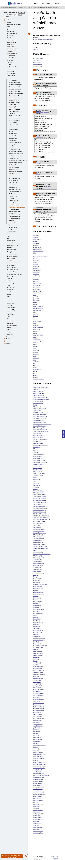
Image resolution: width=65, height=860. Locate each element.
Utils (8, 318)
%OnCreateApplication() (39, 502)
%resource (36, 243)
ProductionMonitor (12, 272)
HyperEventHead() (38, 588)
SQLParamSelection (14, 178)
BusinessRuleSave (14, 100)
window (35, 377)
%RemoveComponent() (39, 544)
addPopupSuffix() (38, 655)
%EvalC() (35, 450)
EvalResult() (36, 582)
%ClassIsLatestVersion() (39, 408)
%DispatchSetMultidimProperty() (42, 424)
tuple (34, 365)
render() (35, 802)
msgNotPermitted (38, 335)
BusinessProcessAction (15, 87)
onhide (35, 348)
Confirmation (12, 113)
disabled (35, 281)
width (34, 375)
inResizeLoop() (37, 737)
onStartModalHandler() (39, 768)
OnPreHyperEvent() (38, 613)
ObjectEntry (12, 147)
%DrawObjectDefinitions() (40, 439)
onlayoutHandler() (38, 781)
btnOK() (35, 661)
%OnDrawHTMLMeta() (39, 514)
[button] (34, 70)
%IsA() (35, 477)
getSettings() (36, 731)
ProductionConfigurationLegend (18, 160)
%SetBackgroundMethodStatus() (42, 554)
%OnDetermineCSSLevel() (40, 506)
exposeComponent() (38, 703)
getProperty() (37, 729)
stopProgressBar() (38, 831)
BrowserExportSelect (14, 82)
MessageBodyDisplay (15, 142)
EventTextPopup (13, 124)
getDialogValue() (37, 64)
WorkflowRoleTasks (14, 209)
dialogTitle (36, 279)
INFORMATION (9, 341)
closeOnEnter (37, 270)
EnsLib (7, 20)
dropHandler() (37, 697)
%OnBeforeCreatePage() (40, 500)
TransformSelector (14, 200)
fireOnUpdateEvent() (39, 710)
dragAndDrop (37, 285)
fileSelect (11, 220)
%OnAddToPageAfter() (39, 494)
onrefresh (36, 350)
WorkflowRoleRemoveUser (52, 7)
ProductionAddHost (14, 149)
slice (34, 360)
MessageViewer (11, 258)
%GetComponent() (38, 458)
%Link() (35, 481)
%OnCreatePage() (38, 504)
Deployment (11, 75)
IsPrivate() (36, 596)
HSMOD (7, 338)
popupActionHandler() (39, 794)
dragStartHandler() (38, 695)
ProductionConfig (11, 265)
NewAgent (12, 145)
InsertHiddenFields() (38, 594)
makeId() (35, 747)
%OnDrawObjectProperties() (41, 515)
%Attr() (35, 405)
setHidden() (36, 812)
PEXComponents (11, 263)
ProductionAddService (15, 158)
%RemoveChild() (37, 540)
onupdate (36, 354)
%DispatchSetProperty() (39, 426)
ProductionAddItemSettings (16, 151)
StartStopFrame (11, 307)
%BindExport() (37, 407)
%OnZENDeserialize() (39, 531)
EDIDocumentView (12, 227)
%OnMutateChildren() (39, 521)
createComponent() (38, 672)
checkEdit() (36, 665)
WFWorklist (10, 334)
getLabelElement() (38, 726)
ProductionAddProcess (15, 156)
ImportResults (13, 136)
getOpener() (36, 728)
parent (35, 356)
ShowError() (36, 621)
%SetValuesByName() (39, 565)
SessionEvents (10, 303)
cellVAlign (36, 266)
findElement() (37, 705)
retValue (35, 49)
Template (10, 312)
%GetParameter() (38, 470)
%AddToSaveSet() (38, 401)
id (33, 318)
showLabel (36, 358)
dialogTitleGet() (37, 686)
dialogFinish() (37, 684)
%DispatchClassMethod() (40, 414)
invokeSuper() (37, 741)
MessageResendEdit (12, 256)
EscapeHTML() (37, 579)
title (34, 363)
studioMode (36, 362)
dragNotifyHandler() (38, 693)
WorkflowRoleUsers (14, 211)
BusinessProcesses (12, 42)
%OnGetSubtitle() (38, 58)
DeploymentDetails (14, 122)
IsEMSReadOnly (37, 249)
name (34, 337)
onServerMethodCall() (39, 762)
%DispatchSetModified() (39, 422)
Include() (35, 590)
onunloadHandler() (38, 791)
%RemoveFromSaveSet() (40, 546)
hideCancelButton (38, 308)
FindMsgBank (10, 234)
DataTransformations (12, 67)
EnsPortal (39, 7)
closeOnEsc (36, 272)
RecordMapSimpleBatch (15, 171)
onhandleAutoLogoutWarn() (41, 775)
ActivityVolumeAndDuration (14, 24)
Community (57, 3)
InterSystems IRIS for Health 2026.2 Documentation (12, 856)
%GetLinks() (36, 466)
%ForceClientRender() (39, 454)
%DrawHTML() (37, 433)
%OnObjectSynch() (38, 523)
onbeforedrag (37, 341)
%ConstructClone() (38, 412)
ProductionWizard (14, 165)
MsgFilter (10, 260)
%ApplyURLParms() (38, 403)
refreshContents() (38, 796)
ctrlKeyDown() (37, 676)
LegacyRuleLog (11, 240)
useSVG (35, 367)
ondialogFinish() (37, 66)
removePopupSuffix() (39, 800)
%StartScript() (37, 567)
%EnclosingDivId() (38, 443)
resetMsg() (36, 808)
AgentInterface (13, 80)
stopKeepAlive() (37, 829)
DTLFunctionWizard (14, 116)
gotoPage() (36, 735)
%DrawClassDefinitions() (40, 429)
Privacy (52, 856)
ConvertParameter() (38, 573)
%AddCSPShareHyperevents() (41, 387)
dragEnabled (36, 287)
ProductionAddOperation (16, 153)
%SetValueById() (37, 561)
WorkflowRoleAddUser (15, 205)
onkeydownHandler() (39, 777)
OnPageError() (37, 605)
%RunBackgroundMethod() (40, 548)
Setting (10, 305)
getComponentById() (39, 718)
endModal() (36, 701)
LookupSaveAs (13, 138)
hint (34, 312)
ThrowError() (36, 628)
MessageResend (11, 252)
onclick (35, 342)
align (34, 253)
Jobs (8, 238)
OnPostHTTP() (37, 607)
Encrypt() (35, 577)
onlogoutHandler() (38, 785)
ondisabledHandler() (38, 773)
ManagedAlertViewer (12, 245)
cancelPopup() (37, 663)
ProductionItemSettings (15, 162)
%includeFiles (37, 239)
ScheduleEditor (11, 301)
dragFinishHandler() (38, 689)
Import (11, 131)
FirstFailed (36, 245)
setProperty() (36, 815)
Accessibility (55, 859)
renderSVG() (36, 806)
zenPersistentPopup (38, 379)
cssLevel (35, 277)
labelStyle (36, 331)
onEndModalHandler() (39, 754)
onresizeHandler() (38, 789)
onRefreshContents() (38, 758)
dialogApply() (37, 680)
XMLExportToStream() (39, 638)
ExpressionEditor (11, 231)
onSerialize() (36, 760)
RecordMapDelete (14, 167)
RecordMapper (11, 287)
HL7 (9, 236)
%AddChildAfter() (38, 391)
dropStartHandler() (38, 699)
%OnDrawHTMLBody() (39, 510)
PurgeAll (9, 281)
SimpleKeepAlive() (38, 622)
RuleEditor (9, 292)
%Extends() (36, 452)
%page (35, 241)
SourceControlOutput (15, 191)
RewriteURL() (36, 619)
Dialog (43, 7)
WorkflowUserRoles (14, 216)
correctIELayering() (38, 670)
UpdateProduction (14, 202)
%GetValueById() (37, 472)
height (35, 302)
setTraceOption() (37, 819)
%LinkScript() (36, 485)
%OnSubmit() (37, 527)
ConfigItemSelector (12, 53)
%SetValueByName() (38, 563)
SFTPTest (11, 176)
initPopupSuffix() (37, 739)
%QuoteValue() (37, 536)
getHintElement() (38, 724)
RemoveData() (37, 62)
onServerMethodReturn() (40, 766)
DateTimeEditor (11, 69)
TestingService (13, 196)
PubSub (10, 278)
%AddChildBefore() (38, 393)
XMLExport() (36, 636)
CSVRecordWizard (11, 44)
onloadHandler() (37, 783)
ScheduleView (12, 185)
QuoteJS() (35, 617)
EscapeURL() (36, 580)
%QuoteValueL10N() (38, 538)
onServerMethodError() (39, 764)
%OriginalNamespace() (39, 533)
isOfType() (36, 743)
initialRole (36, 48)
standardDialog (13, 223)
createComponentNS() (39, 674)
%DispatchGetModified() (40, 416)
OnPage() (35, 603)
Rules (8, 296)
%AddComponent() (38, 395)
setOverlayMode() (38, 814)
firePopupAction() (38, 712)
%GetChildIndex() (38, 456)
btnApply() (36, 659)
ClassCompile (12, 107)
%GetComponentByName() (40, 462)
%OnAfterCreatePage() (39, 498)
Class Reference (22, 7)
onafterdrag (36, 339)
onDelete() (36, 750)
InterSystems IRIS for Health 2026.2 (9, 7)
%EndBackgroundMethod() (40, 445)
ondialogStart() (37, 772)
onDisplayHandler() (38, 752)
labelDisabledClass (38, 327)
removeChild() (37, 798)
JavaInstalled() (37, 598)
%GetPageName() (38, 468)
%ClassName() (37, 410)
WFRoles (9, 327)
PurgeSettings (10, 283)
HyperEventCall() (37, 586)
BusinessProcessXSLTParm (16, 98)
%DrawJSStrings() (38, 437)
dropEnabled (36, 289)
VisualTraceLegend (12, 325)
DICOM (10, 62)
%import (35, 237)
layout (35, 333)
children (35, 268)
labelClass (36, 325)
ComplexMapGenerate (15, 111)
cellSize (35, 262)
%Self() (35, 550)
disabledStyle (37, 283)
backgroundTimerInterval (40, 256)
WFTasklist (9, 330)
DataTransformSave (14, 118)
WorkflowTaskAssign (14, 214)
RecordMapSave (13, 169)
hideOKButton (37, 310)
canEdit (35, 258)
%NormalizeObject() (38, 491)
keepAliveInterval (38, 321)
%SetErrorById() (37, 556)
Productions (10, 276)
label (34, 323)
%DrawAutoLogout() (38, 428)
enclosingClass (37, 291)
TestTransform (13, 194)
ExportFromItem (13, 127)
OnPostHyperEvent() (38, 609)
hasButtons (36, 300)
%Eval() (35, 449)
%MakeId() (36, 487)
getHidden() (36, 722)
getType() (35, 733)
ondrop (35, 346)
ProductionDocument (12, 269)
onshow (35, 352)
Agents (8, 26)
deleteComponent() (38, 678)
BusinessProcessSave (15, 91)
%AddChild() (36, 389)
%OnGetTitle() (37, 60)
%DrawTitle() (36, 441)
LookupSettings (11, 243)
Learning (35, 3)
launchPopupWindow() (39, 745)
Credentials (10, 60)
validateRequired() (38, 833)
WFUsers (9, 332)
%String (38, 163)
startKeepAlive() (37, 823)
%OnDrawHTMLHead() (39, 512)
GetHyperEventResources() (40, 584)
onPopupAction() (38, 756)
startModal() (36, 825)
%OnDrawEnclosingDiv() (40, 508)
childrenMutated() (38, 666)
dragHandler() (37, 691)
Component (11, 51)
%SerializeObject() (38, 552)
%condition (36, 235)
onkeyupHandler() (38, 779)
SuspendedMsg (11, 309)
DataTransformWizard (15, 120)
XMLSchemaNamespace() (40, 645)
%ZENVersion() (37, 571)
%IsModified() (37, 479)
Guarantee (56, 858)
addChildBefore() (38, 653)
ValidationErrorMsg (38, 251)
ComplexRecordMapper (13, 49)
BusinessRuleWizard (14, 102)
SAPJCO (12, 174)
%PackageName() (38, 535)
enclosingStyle (37, 293)
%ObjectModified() (38, 493)
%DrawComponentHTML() (40, 431)
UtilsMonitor (10, 321)
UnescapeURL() (37, 632)
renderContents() (38, 804)
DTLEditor (9, 64)
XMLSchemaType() (38, 647)
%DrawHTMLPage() (38, 435)
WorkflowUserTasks (14, 218)
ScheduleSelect (13, 182)
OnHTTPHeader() (38, 601)
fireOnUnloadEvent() (39, 708)
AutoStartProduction (12, 33)
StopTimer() (36, 626)
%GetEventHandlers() (39, 464)
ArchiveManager (11, 31)
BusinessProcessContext (15, 89)
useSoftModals (37, 369)
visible (35, 373)
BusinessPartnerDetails (15, 84)
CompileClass (10, 46)
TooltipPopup (12, 198)
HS (6, 336)
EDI (9, 225)
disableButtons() (37, 687)
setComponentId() (38, 810)
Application (10, 29)
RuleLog (9, 294)
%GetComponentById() (39, 460)
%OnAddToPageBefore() (40, 496)
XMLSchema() (37, 643)
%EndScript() (36, 447)
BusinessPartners (11, 40)
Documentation (46, 3)
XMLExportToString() (39, 640)
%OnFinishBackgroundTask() (41, 517)
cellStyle (35, 264)
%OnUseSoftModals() (39, 529)
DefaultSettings (11, 73)
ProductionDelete (11, 267)
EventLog (9, 229)
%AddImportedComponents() (41, 399)
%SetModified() (37, 559)
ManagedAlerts (11, 247)
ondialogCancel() (37, 770)
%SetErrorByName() (38, 557)
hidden (35, 304)
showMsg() (36, 821)
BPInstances (10, 35)
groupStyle (36, 299)
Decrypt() (35, 575)
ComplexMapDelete (14, 109)
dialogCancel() (37, 682)
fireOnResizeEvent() (38, 707)
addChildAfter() (37, 651)
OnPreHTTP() (36, 611)
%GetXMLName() (38, 475)
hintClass (35, 314)
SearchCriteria (13, 187)
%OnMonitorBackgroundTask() (41, 519)
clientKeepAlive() (37, 668)
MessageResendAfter (12, 254)
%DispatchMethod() (38, 420)
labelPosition (36, 329)
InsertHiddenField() (38, 592)
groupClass (36, 297)
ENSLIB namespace (31, 7)
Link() (34, 600)
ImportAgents (13, 133)
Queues (9, 285)
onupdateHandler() (38, 793)
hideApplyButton (38, 306)
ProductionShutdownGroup (14, 274)
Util (9, 316)
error (34, 295)
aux (34, 255)
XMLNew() (36, 642)
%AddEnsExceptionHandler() (41, 397)
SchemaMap (8, 343)
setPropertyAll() (37, 817)
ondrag (35, 344)
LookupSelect (12, 140)
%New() (35, 489)
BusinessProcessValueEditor (16, 93)
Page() (35, 615)
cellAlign (35, 260)
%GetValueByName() (39, 473)
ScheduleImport (13, 180)
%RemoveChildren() (38, 542)
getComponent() (37, 716)
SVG (9, 298)
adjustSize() (36, 657)
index (34, 320)
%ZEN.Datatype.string (42, 112)
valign (35, 371)
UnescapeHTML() (38, 630)
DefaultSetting (10, 71)
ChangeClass (12, 104)
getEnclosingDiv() (38, 720)
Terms (56, 856)
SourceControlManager (15, 189)
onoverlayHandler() (38, 787)
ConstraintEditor (11, 58)
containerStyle (37, 276)
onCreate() (36, 749)
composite (36, 274)
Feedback (64, 433)
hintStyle (35, 316)
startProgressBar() (38, 827)
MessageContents (11, 249)
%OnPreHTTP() (37, 525)
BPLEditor (9, 38)
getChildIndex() (37, 714)
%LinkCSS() (36, 483)
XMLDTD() (36, 634)
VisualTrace (10, 323)
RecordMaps (10, 289)
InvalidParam (37, 247)
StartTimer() (36, 624)
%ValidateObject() (38, 569)
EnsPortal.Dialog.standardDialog (43, 39)
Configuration (11, 55)
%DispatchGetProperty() (39, 418)
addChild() (36, 649)
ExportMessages (13, 129)
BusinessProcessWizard (15, 95)
